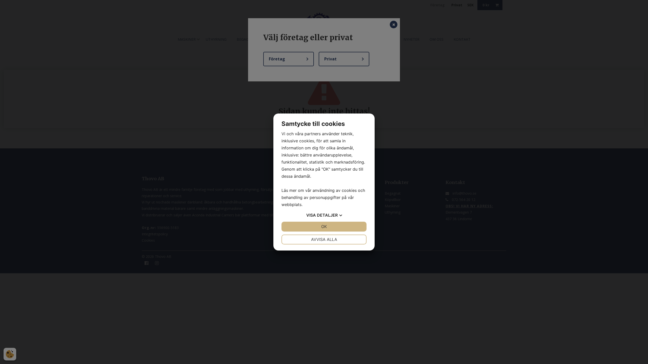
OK (324, 226)
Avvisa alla (324, 239)
